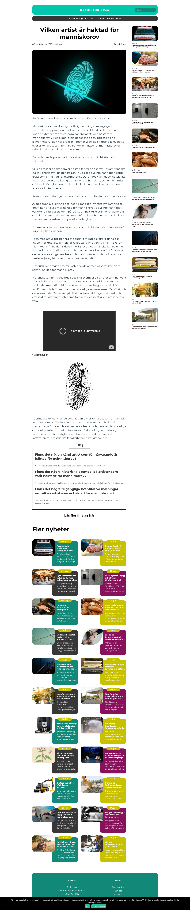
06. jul (65, 719)
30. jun (113, 749)
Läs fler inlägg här (79, 515)
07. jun (65, 808)
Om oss (89, 18)
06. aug (64, 541)
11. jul (113, 660)
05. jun (65, 837)
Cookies (100, 18)
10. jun (65, 778)
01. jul (64, 749)
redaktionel (120, 44)
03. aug (113, 571)
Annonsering (76, 18)
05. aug (113, 541)
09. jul (65, 689)
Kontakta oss (114, 18)
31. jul (113, 601)
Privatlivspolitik (99, 906)
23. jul (64, 660)
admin (58, 44)
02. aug (64, 601)
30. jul (65, 630)
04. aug (64, 571)
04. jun (113, 837)
